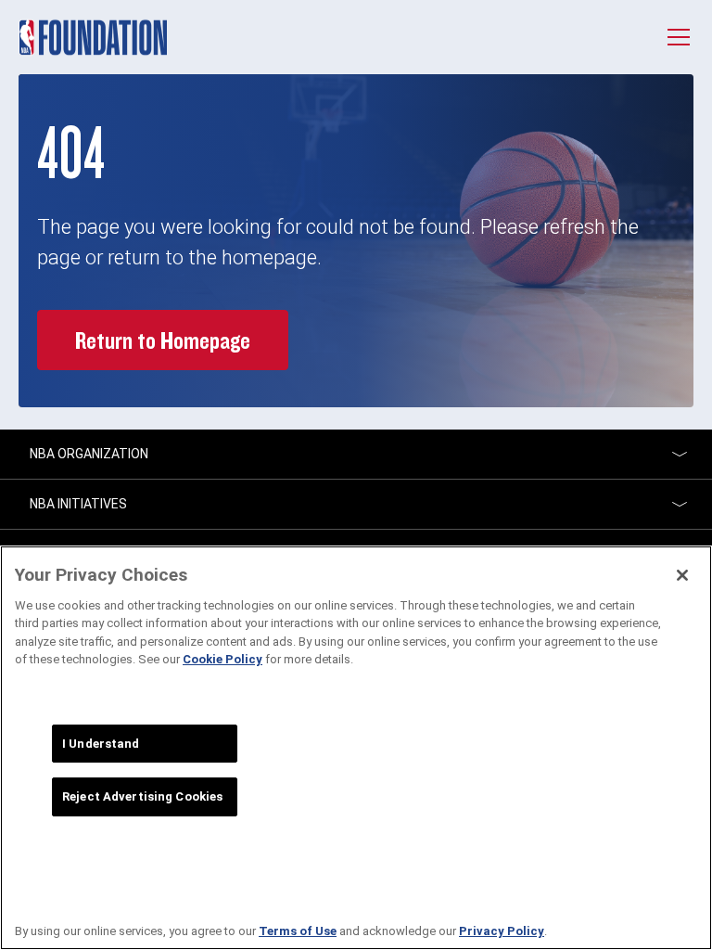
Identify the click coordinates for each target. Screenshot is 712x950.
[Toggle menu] (678, 37)
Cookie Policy (222, 659)
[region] (356, 748)
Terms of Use (298, 931)
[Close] (682, 575)
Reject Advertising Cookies (142, 796)
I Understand (101, 744)
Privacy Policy (501, 931)
